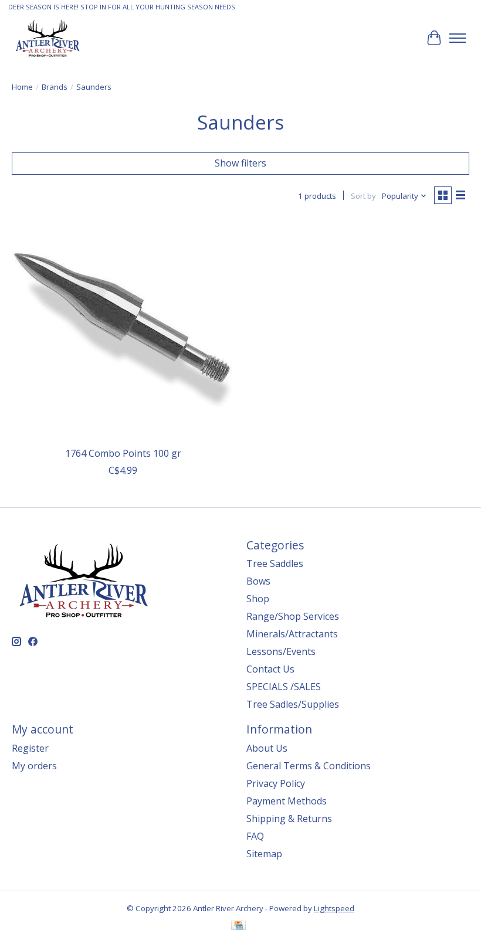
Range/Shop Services (292, 616)
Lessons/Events (281, 651)
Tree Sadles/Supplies (292, 704)
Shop (257, 598)
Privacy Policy (275, 783)
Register (30, 748)
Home (22, 87)
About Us (266, 748)
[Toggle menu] (457, 38)
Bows (258, 581)
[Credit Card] (238, 926)
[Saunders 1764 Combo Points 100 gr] (123, 329)
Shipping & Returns (289, 818)
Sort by (363, 196)
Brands (54, 87)
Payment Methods (286, 800)
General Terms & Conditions (308, 765)
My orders (34, 765)
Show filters (240, 163)
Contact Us (270, 669)
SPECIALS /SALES (283, 686)
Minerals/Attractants (292, 633)
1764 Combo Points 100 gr (123, 453)
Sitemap (264, 853)
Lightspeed (334, 908)
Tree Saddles (274, 563)
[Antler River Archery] (47, 38)
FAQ (255, 836)
